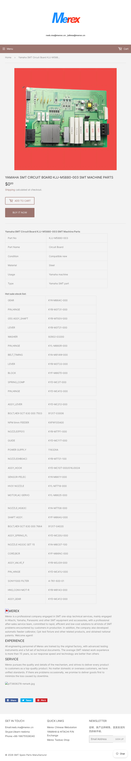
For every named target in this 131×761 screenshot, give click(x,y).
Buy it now (20, 212)
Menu (10, 48)
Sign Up (119, 739)
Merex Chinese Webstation (62, 727)
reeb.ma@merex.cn (22, 727)
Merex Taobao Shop (58, 739)
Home (8, 57)
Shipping (10, 189)
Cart (125, 48)
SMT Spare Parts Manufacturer (30, 755)
